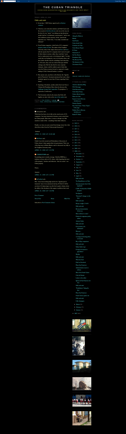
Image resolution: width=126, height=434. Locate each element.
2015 (76, 131)
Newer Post (38, 198)
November (79, 156)
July (77, 167)
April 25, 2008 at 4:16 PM (44, 175)
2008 (76, 151)
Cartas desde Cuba (77, 43)
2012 (76, 140)
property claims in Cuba (44, 47)
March (78, 304)
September (79, 162)
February (78, 307)
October (78, 159)
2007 (76, 313)
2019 (76, 123)
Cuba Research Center (78, 89)
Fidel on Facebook (81, 262)
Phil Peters (39, 138)
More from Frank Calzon (82, 272)
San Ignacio (79, 193)
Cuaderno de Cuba (77, 45)
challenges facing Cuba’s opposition (47, 89)
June (77, 170)
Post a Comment (39, 195)
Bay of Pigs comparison (82, 241)
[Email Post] (58, 100)
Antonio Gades (80, 221)
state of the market (59, 97)
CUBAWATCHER (41, 154)
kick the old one (51, 31)
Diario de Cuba (76, 96)
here (62, 49)
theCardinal (39, 179)
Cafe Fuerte (75, 41)
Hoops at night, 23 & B (82, 203)
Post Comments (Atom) (48, 202)
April (77, 176)
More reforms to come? (82, 213)
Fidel (41, 101)
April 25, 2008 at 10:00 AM (45, 134)
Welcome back (80, 259)
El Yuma (74, 50)
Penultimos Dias (76, 57)
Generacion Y (76, 52)
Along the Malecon (77, 36)
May (77, 173)
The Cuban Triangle (63, 7)
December (79, 153)
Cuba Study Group (77, 92)
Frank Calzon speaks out (82, 295)
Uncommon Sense (77, 64)
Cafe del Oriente (80, 275)
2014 (76, 134)
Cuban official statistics (78, 94)
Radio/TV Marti (76, 114)
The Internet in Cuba (78, 62)
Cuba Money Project (78, 48)
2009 (76, 148)
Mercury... (78, 231)
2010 (76, 145)
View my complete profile (81, 76)
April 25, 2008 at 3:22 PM (44, 150)
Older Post (67, 198)
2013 (76, 137)
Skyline (78, 254)
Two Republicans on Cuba (83, 181)
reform (61, 101)
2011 (76, 143)
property (55, 101)
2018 (76, 126)
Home (52, 198)
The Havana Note (77, 59)
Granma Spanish (76, 103)
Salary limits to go (81, 247)
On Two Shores (76, 55)
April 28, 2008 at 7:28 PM (44, 191)
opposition (47, 101)
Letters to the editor (81, 278)
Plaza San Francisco (81, 265)
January (78, 310)
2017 (76, 129)
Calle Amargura (80, 301)
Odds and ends (80, 178)
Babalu (74, 38)
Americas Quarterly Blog (79, 84)
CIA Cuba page (76, 87)
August (78, 165)
